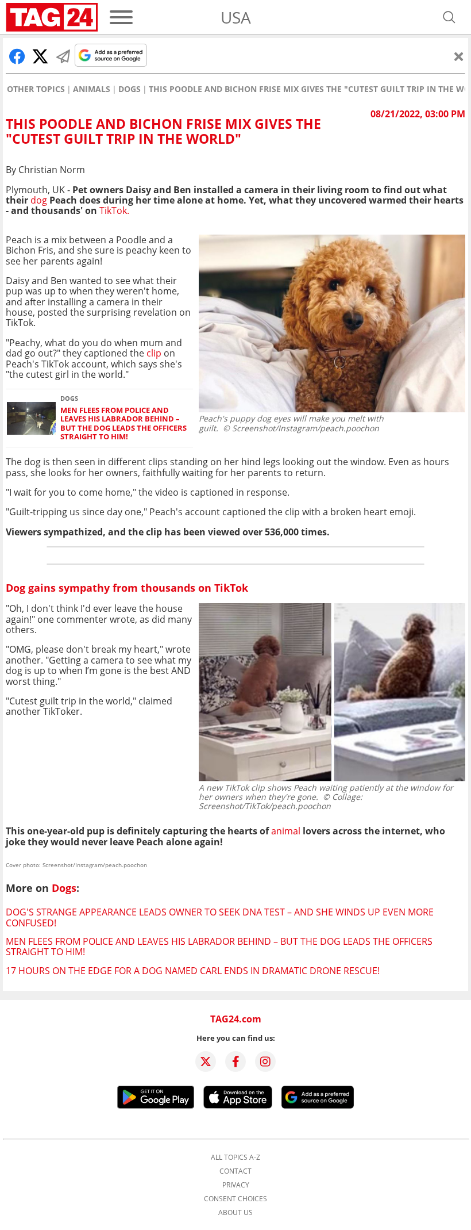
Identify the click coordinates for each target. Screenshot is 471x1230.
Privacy (235, 1185)
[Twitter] (205, 1061)
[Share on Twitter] (40, 56)
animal (287, 831)
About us (235, 1213)
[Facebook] (235, 1061)
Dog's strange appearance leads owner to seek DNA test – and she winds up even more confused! (220, 917)
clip (155, 353)
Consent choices (235, 1199)
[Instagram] (265, 1061)
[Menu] (121, 17)
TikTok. (114, 210)
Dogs (129, 89)
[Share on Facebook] (17, 56)
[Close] (459, 56)
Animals (91, 89)
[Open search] (449, 17)
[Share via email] (63, 56)
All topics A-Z (235, 1158)
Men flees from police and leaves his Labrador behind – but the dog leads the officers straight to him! (123, 423)
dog (38, 200)
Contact (235, 1171)
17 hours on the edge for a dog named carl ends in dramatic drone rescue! (193, 970)
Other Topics (36, 89)
